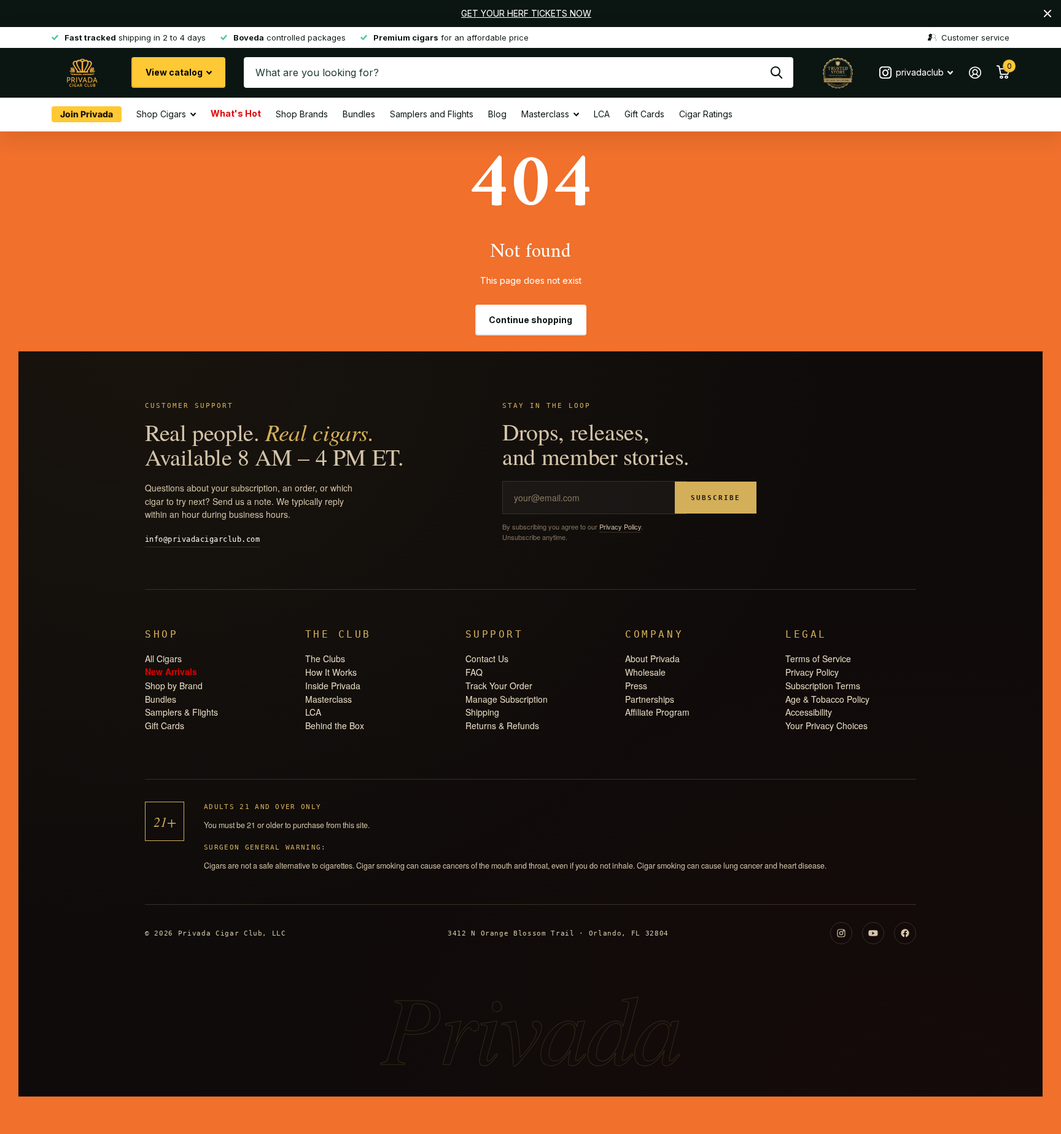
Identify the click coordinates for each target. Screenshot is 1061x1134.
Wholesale (645, 672)
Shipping (482, 712)
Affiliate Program (657, 712)
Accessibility (808, 712)
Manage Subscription (506, 699)
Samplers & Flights (181, 712)
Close (1047, 13)
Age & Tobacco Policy (827, 699)
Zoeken (776, 72)
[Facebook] (905, 933)
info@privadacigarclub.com (202, 539)
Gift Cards (644, 114)
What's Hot (236, 113)
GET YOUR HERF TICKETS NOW (526, 13)
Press (636, 685)
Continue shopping (530, 320)
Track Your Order (498, 685)
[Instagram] (841, 933)
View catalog (175, 72)
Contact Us (486, 658)
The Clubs (325, 658)
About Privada (652, 658)
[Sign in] (974, 73)
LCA (602, 114)
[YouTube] (873, 933)
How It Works (331, 672)
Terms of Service (818, 658)
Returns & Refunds (502, 725)
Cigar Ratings (706, 114)
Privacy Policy (620, 526)
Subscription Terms (822, 685)
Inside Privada (332, 685)
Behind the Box (334, 725)
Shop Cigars (161, 114)
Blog (497, 114)
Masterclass (545, 114)
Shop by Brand (174, 685)
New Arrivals (171, 671)
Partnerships (649, 699)
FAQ (474, 672)
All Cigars (163, 658)
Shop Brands (302, 114)
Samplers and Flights (431, 114)
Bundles (359, 114)
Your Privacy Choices (826, 725)
